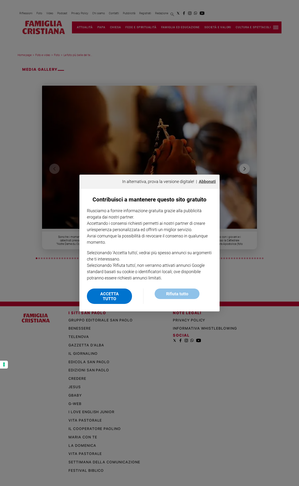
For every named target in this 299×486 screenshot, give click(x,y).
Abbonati (207, 181)
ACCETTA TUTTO (109, 296)
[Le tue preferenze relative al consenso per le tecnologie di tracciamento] (4, 365)
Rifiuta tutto (177, 293)
